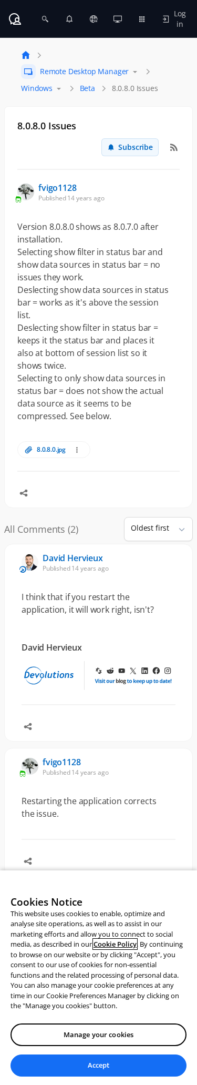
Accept (99, 1065)
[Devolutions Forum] (14, 19)
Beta (87, 88)
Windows (37, 88)
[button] (177, 529)
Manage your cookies (98, 1034)
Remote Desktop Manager (84, 71)
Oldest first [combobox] (150, 528)
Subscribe (135, 147)
